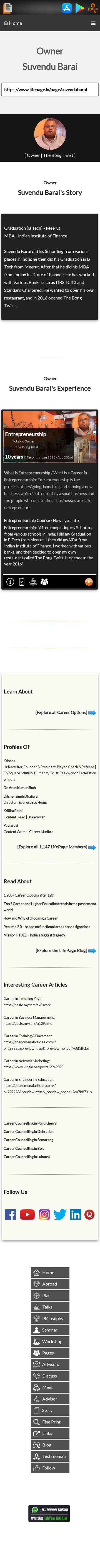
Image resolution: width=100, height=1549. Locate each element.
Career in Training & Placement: (28, 1036)
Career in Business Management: (29, 1017)
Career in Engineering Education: (29, 1079)
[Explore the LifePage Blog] (62, 950)
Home (15, 23)
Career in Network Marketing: (27, 1061)
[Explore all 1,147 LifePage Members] (53, 846)
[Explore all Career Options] (62, 712)
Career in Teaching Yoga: (23, 998)
